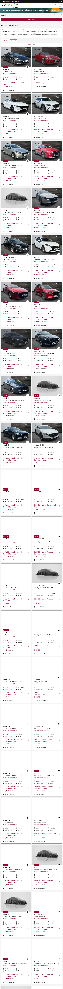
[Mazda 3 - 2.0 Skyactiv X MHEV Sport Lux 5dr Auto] (16, 104)
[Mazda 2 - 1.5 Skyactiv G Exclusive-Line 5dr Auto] (47, 245)
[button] (15, 40)
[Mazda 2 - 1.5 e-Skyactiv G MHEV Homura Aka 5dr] (16, 386)
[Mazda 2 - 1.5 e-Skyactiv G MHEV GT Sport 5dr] (16, 151)
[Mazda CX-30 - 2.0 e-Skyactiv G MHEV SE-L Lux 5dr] (47, 433)
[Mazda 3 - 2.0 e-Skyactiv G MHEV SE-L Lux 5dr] (16, 292)
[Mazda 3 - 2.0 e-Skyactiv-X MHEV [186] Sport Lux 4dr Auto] (16, 479)
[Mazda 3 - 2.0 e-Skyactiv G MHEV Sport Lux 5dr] (47, 761)
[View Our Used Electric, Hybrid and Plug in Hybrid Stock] (31, 10)
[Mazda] (15, 5)
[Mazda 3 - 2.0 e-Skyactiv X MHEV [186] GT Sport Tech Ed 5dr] (47, 949)
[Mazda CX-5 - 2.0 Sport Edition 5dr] (47, 902)
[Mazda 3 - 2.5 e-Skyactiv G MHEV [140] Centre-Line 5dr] (47, 620)
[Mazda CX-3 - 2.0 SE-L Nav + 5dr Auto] (47, 151)
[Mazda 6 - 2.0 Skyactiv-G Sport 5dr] (47, 667)
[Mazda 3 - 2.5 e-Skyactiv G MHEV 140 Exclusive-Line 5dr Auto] (16, 949)
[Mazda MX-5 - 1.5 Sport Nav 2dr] (16, 57)
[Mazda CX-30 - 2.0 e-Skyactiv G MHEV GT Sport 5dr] (47, 198)
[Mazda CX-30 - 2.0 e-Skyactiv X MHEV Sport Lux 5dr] (47, 339)
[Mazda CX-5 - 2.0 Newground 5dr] (16, 526)
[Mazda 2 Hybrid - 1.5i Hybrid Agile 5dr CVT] (16, 245)
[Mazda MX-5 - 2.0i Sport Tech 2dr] (47, 57)
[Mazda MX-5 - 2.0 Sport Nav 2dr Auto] (47, 808)
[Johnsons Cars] (7, 5)
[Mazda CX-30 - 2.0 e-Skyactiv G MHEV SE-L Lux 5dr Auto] (16, 667)
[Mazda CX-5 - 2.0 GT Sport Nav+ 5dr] (16, 339)
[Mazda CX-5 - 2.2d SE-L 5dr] (16, 620)
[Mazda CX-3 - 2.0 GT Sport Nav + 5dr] (47, 104)
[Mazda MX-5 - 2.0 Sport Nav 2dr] (47, 479)
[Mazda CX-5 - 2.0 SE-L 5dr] (47, 292)
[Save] (27, 67)
